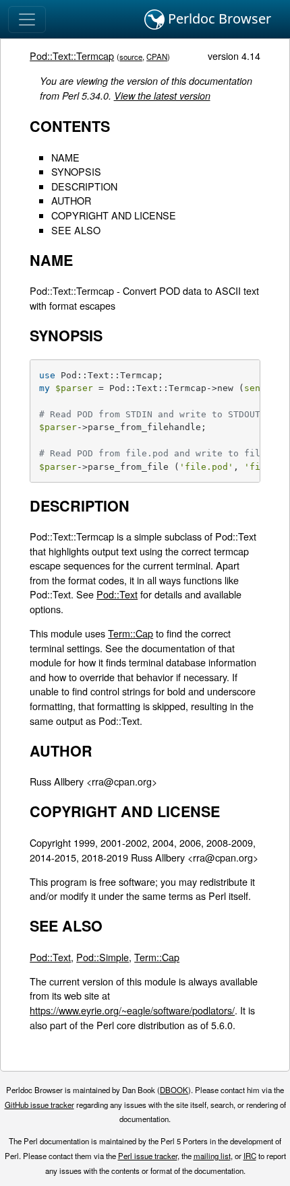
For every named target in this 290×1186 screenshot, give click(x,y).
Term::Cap (130, 633)
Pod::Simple (102, 957)
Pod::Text (117, 594)
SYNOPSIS (76, 171)
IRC (249, 1155)
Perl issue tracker (147, 1155)
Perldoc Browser (218, 18)
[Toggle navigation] (27, 19)
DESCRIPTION (84, 186)
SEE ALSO (75, 230)
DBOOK (174, 1089)
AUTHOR (71, 200)
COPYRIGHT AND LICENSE (113, 215)
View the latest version (162, 95)
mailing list (212, 1155)
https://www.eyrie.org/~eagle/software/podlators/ (132, 1010)
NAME (65, 157)
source (130, 56)
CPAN (156, 56)
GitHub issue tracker (39, 1104)
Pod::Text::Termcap (72, 55)
